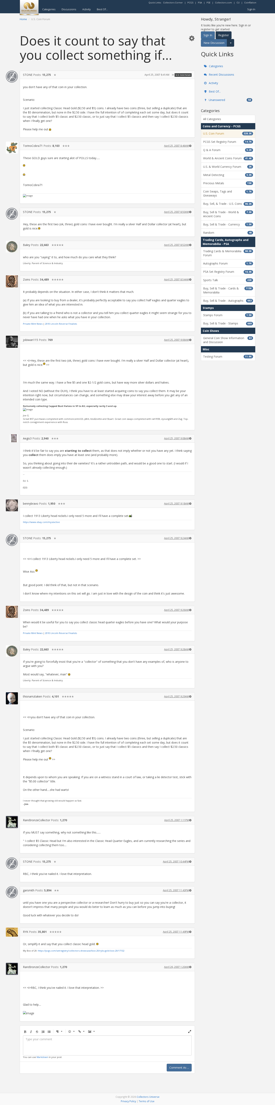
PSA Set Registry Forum (227, 272)
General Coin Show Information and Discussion (227, 340)
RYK (25, 932)
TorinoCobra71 (33, 146)
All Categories (212, 119)
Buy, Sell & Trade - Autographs (227, 300)
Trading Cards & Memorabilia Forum (227, 253)
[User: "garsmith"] (12, 892)
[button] (191, 38)
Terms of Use (146, 1101)
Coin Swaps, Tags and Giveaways (227, 193)
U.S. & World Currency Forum (227, 167)
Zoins (26, 279)
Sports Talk (227, 280)
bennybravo (30, 503)
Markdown (42, 1057)
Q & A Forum (227, 150)
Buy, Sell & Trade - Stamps (227, 323)
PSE (208, 2)
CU (238, 2)
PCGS (190, 2)
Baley (26, 245)
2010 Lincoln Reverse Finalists (61, 323)
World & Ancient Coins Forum (227, 158)
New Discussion (214, 43)
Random (227, 233)
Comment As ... (179, 1067)
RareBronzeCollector (36, 820)
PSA (200, 2)
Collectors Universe (148, 1096)
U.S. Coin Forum (183, 75)
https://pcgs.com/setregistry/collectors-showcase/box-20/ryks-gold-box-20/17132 (81, 950)
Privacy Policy (128, 1101)
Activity (86, 9)
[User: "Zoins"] (12, 281)
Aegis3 (27, 438)
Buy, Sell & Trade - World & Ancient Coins (227, 214)
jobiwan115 (30, 340)
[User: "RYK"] (12, 932)
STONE (27, 75)
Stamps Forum (227, 315)
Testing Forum (227, 356)
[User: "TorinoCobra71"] (12, 148)
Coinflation (250, 2)
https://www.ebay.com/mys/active (41, 522)
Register (223, 35)
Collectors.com (223, 2)
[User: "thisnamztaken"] (12, 698)
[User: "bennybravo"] (12, 505)
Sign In (251, 9)
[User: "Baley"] (12, 247)
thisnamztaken (32, 696)
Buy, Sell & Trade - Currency (227, 224)
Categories (49, 9)
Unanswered (229, 100)
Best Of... (102, 9)
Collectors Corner (173, 2)
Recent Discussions (221, 74)
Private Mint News (32, 323)
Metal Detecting (227, 175)
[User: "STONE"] (12, 77)
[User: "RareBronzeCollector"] (12, 822)
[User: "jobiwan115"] (12, 342)
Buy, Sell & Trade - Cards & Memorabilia (227, 290)
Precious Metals (227, 183)
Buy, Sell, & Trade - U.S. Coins (227, 204)
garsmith (28, 890)
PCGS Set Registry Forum (227, 142)
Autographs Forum (227, 263)
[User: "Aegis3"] (12, 438)
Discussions (69, 9)
